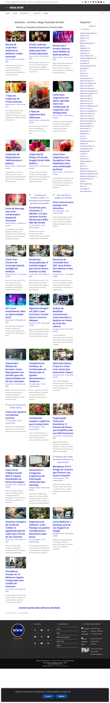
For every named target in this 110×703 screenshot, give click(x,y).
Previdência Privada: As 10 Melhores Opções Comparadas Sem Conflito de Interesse (14, 579)
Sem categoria (84, 184)
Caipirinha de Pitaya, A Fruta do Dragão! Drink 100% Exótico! (39, 159)
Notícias (82, 159)
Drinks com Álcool (85, 81)
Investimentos (84, 149)
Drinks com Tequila (86, 113)
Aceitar (48, 696)
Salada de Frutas (85, 179)
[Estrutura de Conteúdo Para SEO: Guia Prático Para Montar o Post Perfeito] (63, 255)
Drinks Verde (84, 128)
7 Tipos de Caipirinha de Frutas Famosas (13, 98)
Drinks (82, 76)
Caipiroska (83, 53)
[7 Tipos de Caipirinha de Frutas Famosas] (15, 91)
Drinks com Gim (85, 96)
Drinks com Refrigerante (87, 106)
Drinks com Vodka (86, 118)
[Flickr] (48, 637)
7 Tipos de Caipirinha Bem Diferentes (37, 114)
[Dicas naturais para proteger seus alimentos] (63, 198)
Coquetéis (83, 63)
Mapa (59, 645)
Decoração (83, 68)
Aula (81, 41)
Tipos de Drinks (85, 191)
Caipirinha (83, 48)
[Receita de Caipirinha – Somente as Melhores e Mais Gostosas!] (15, 40)
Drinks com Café (85, 86)
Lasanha (82, 154)
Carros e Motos (85, 56)
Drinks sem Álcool (85, 126)
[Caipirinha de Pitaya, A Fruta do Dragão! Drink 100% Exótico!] (39, 150)
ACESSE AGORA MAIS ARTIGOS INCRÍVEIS (39, 607)
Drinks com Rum (85, 108)
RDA (81, 166)
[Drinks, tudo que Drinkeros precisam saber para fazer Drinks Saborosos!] (39, 40)
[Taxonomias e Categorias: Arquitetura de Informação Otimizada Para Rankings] (39, 466)
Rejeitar (61, 696)
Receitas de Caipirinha (87, 171)
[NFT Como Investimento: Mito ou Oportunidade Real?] (15, 304)
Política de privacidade (43, 661)
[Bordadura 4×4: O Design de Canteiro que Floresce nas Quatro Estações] (63, 462)
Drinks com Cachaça (86, 83)
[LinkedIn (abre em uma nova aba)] (93, 2)
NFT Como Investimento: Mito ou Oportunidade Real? (15, 313)
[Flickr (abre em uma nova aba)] (98, 2)
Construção (83, 61)
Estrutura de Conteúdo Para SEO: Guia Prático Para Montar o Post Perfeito (63, 265)
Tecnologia (83, 189)
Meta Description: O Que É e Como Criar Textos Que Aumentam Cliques (63, 368)
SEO (81, 186)
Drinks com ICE (85, 101)
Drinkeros (83, 73)
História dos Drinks (86, 146)
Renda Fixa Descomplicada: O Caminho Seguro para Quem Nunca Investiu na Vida (38, 265)
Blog (81, 46)
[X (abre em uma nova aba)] (83, 2)
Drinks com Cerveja (86, 88)
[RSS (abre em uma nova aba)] (104, 2)
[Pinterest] (42, 637)
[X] (35, 630)
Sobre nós (60, 641)
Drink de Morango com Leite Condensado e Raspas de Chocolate (14, 214)
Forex (82, 136)
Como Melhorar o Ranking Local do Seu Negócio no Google (62, 526)
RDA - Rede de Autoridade (59, 666)
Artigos (82, 38)
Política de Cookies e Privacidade (83, 692)
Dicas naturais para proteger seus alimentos (63, 205)
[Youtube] (42, 643)
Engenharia (83, 133)
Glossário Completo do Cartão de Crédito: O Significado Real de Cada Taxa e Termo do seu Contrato (15, 529)
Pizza (81, 164)
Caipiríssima (84, 51)
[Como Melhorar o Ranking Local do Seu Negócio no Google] (63, 517)
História (82, 144)
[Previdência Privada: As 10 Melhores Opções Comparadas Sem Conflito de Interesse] (15, 567)
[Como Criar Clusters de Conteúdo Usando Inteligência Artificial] (15, 255)
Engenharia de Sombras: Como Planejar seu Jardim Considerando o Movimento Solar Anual (39, 529)
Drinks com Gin (85, 98)
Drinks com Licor (85, 103)
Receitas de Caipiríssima (87, 174)
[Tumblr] (35, 643)
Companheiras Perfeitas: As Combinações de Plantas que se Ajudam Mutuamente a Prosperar (37, 372)
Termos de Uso (56, 661)
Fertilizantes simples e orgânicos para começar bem (39, 421)
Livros (82, 156)
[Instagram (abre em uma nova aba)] (91, 2)
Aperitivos (83, 36)
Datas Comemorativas (87, 66)
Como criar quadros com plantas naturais (15, 414)
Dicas (81, 71)
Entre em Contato (63, 637)
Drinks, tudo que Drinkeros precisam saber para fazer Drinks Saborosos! (39, 49)
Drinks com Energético (87, 93)
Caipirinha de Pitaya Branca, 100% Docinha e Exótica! (13, 159)
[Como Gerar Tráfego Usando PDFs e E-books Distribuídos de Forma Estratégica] (15, 466)
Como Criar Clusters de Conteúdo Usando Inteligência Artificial (14, 265)
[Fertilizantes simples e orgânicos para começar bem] (39, 414)
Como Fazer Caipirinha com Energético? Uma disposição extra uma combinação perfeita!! (62, 162)
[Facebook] (42, 630)
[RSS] (48, 643)
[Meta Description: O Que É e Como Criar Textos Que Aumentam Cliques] (63, 359)
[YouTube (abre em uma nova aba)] (101, 2)
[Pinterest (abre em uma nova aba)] (88, 2)
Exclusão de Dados (68, 661)
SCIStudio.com (55, 663)
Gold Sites (46, 663)
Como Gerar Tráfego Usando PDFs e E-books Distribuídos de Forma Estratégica (14, 475)
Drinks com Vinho (85, 116)
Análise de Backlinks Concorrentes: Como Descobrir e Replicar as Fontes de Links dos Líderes (62, 317)
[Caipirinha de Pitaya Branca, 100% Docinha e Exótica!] (15, 150)
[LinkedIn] (35, 637)
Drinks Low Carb (85, 124)
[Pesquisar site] (102, 13)
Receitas (82, 169)
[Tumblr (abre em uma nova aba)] (96, 2)
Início (58, 629)
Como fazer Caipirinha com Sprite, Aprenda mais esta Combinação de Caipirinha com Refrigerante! (61, 103)
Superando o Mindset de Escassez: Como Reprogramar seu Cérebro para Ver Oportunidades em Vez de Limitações (15, 372)
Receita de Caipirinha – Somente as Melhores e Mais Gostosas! (14, 50)
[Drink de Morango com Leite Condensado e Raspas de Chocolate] (15, 204)
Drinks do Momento (86, 121)
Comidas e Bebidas (86, 58)
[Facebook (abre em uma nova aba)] (85, 2)
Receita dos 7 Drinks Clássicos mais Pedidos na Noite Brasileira (61, 50)
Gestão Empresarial (86, 141)
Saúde (82, 181)
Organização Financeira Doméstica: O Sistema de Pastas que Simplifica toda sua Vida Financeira (63, 426)
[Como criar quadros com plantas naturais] (15, 408)
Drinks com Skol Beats (87, 111)
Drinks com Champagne (87, 91)
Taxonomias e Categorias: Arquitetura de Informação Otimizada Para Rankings (37, 477)
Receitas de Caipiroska (87, 176)
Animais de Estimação (87, 33)
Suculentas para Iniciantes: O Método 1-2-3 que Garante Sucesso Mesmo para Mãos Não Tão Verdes (38, 215)
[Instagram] (48, 630)
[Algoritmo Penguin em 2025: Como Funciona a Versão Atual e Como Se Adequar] (39, 304)
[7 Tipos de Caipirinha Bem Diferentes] (39, 107)
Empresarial (84, 131)
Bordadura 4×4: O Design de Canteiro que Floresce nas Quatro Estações (63, 471)
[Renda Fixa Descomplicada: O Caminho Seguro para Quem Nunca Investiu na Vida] (39, 255)
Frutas (82, 139)
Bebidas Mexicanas (86, 43)
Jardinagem (83, 151)
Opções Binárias (85, 161)
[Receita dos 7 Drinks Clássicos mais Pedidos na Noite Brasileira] (63, 41)
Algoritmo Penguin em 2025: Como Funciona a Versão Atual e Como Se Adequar (39, 314)
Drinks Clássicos (85, 78)
